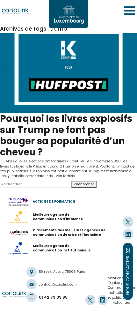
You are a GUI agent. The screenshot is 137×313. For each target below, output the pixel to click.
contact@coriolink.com (58, 284)
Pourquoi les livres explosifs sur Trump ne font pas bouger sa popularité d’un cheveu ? (66, 135)
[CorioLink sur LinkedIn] (128, 234)
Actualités (121, 302)
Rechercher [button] (84, 184)
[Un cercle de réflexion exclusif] (68, 14)
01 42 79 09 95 (53, 297)
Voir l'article (65, 175)
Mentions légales (116, 280)
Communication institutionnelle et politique (121, 292)
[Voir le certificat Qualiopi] (21, 202)
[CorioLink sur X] (128, 222)
